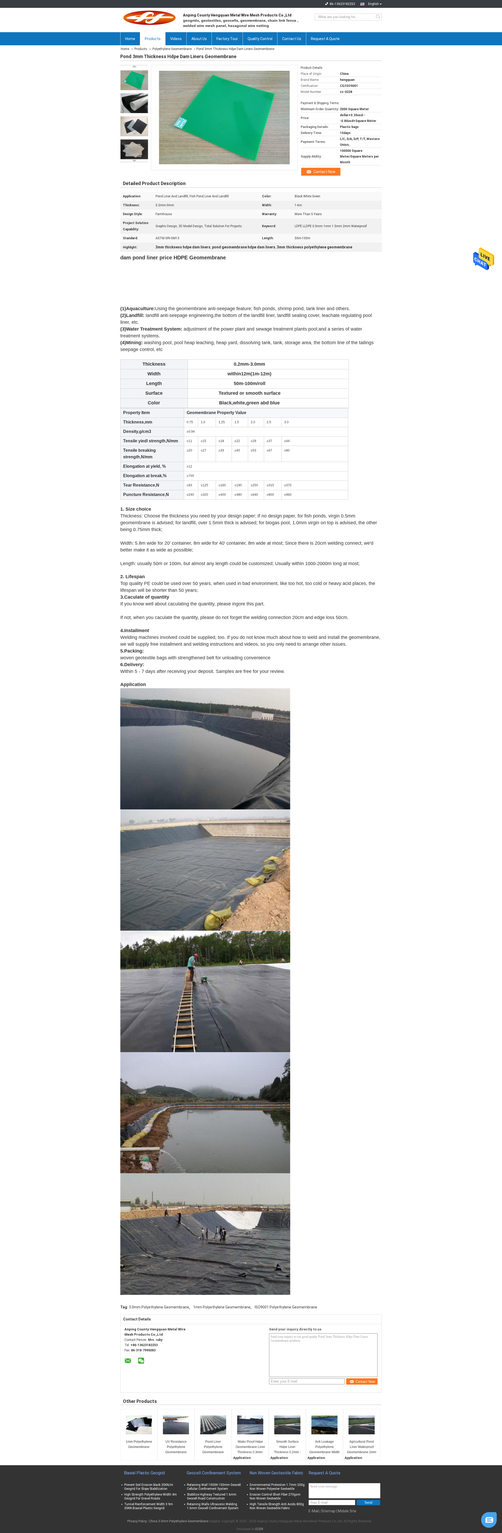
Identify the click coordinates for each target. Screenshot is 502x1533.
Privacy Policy (137, 1521)
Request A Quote (325, 39)
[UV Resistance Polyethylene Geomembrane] (176, 1425)
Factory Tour (227, 39)
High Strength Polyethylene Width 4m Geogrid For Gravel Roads (150, 1496)
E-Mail (314, 1511)
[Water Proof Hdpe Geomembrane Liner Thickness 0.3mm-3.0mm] (250, 1425)
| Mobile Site (346, 1511)
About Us (199, 39)
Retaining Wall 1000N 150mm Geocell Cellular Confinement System (214, 1487)
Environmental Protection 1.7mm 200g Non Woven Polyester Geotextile (277, 1487)
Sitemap (328, 1511)
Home (130, 39)
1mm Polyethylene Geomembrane (221, 1307)
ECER (259, 1529)
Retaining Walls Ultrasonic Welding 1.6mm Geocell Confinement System (212, 1506)
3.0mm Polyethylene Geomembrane (159, 1307)
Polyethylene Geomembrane (172, 49)
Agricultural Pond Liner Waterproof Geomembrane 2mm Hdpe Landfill (361, 1447)
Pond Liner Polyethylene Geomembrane (213, 1447)
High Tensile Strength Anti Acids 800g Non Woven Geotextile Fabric (277, 1506)
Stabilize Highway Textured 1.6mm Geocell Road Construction (211, 1496)
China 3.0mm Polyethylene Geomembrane (178, 1521)
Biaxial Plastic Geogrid (144, 1472)
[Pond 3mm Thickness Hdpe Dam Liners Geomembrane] (134, 80)
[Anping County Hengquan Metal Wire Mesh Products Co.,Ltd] (149, 17)
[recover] (489, 1519)
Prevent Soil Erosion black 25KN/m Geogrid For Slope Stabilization (148, 1487)
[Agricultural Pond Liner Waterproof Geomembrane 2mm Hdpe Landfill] (361, 1425)
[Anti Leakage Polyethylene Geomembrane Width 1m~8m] (324, 1425)
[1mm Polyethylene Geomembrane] (139, 1425)
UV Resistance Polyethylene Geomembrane (176, 1447)
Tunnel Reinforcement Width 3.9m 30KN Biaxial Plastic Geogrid (148, 1506)
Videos (176, 39)
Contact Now (324, 172)
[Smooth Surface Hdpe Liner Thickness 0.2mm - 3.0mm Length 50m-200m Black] (287, 1425)
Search (378, 17)
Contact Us (291, 39)
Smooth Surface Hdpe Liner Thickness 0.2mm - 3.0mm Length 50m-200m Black (287, 1447)
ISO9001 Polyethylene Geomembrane (286, 1307)
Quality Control (260, 39)
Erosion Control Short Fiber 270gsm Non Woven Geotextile (275, 1496)
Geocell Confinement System (214, 1472)
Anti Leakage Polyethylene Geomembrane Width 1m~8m (324, 1447)
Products (153, 39)
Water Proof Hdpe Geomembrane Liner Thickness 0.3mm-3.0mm (250, 1447)
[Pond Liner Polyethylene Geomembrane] (213, 1425)
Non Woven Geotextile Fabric (276, 1472)
